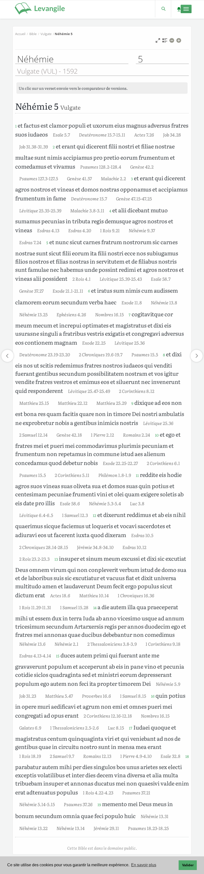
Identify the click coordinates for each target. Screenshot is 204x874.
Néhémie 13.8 (164, 302)
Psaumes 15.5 (144, 354)
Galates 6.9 (30, 727)
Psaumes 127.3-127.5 (38, 178)
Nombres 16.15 (109, 314)
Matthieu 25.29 (111, 403)
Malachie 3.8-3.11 (87, 210)
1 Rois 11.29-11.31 (35, 607)
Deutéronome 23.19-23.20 (44, 354)
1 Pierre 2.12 (102, 434)
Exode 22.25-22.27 (120, 463)
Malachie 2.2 (113, 178)
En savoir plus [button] (143, 865)
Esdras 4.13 (48, 230)
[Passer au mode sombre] (179, 8)
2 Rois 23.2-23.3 (34, 558)
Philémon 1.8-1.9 (114, 475)
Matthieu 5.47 (59, 695)
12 (94, 515)
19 (99, 804)
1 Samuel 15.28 (74, 607)
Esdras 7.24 (30, 242)
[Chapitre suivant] (196, 356)
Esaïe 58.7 (160, 279)
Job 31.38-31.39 (33, 146)
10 (157, 435)
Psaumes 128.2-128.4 (100, 166)
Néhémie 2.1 (66, 644)
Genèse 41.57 (79, 178)
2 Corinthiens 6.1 (163, 463)
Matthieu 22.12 (72, 403)
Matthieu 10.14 (94, 595)
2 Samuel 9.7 (62, 756)
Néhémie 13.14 (70, 828)
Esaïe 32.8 (170, 756)
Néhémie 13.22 (33, 828)
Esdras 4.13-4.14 (35, 655)
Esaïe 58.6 (70, 503)
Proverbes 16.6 (96, 695)
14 (95, 607)
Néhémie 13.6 (32, 644)
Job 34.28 (172, 134)
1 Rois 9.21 (110, 230)
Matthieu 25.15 (34, 403)
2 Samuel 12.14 (33, 434)
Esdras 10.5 (142, 535)
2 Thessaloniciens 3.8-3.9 (112, 644)
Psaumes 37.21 (136, 792)
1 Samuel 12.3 (75, 515)
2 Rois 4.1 (81, 279)
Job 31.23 (27, 695)
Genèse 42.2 (141, 166)
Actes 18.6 (60, 595)
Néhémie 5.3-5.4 (105, 503)
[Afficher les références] (165, 42)
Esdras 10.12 (134, 547)
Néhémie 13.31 (154, 816)
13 (56, 559)
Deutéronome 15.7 (89, 198)
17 (130, 728)
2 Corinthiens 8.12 (136, 391)
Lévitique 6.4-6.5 (36, 515)
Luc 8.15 (116, 727)
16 (152, 696)
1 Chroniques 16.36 (136, 595)
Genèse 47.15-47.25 (134, 198)
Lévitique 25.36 (129, 342)
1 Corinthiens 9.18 (163, 644)
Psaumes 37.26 (78, 804)
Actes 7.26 (144, 134)
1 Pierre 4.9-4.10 (136, 756)
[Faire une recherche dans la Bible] (163, 8)
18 (187, 756)
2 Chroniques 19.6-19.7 (100, 354)
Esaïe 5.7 (61, 134)
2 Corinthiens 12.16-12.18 (108, 715)
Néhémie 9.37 (142, 230)
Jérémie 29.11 (106, 828)
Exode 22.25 (93, 342)
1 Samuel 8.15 (133, 695)
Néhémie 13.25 (33, 314)
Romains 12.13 (97, 756)
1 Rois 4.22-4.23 (98, 792)
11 (137, 475)
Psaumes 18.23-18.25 (148, 828)
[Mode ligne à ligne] (158, 42)
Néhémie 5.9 (168, 684)
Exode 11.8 (131, 302)
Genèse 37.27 (31, 290)
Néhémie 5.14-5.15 (37, 804)
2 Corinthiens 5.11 (72, 475)
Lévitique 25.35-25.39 (40, 210)
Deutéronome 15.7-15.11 (102, 134)
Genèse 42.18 (69, 434)
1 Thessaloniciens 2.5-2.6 (74, 727)
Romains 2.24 (136, 434)
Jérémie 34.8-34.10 (95, 547)
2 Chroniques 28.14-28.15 (43, 547)
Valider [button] (188, 865)
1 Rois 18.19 (30, 756)
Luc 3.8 (137, 503)
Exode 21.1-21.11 (67, 290)
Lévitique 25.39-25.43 (121, 279)
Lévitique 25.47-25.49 (89, 391)
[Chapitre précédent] (7, 356)
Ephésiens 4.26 (71, 314)
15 (57, 656)
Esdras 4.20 (79, 230)
